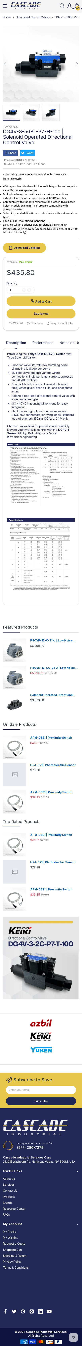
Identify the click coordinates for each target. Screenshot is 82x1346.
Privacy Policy (12, 1261)
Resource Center (14, 1208)
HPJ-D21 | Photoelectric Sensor (53, 765)
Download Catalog (27, 247)
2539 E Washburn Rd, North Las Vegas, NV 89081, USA (39, 1161)
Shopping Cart (12, 1249)
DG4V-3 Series (54, 354)
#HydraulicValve (46, 433)
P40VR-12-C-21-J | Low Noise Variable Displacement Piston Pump (51, 640)
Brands (7, 1202)
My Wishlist (10, 1237)
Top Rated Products (21, 821)
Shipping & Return (14, 1255)
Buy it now (41, 313)
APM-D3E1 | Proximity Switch (51, 737)
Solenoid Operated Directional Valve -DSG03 (51, 695)
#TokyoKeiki (26, 433)
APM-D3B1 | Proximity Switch (51, 792)
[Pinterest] (22, 1312)
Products (9, 1196)
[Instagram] (31, 1312)
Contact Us (10, 1190)
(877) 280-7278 (30, 1147)
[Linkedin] (40, 1312)
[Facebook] (5, 1312)
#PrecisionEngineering (22, 436)
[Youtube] (49, 1312)
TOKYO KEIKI (10, 126)
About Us (9, 1178)
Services (9, 1184)
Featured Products (20, 627)
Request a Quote (14, 1243)
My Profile (9, 1231)
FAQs (6, 1214)
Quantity (12, 283)
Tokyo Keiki (36, 354)
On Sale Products (19, 724)
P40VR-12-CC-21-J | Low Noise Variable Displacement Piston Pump (52, 668)
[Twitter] (14, 1312)
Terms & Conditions (15, 1267)
